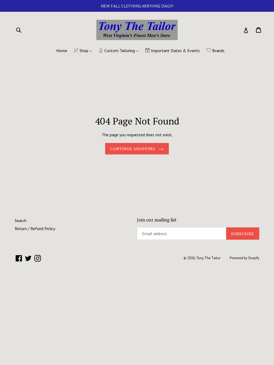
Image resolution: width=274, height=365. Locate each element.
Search (20, 220)
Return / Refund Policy (35, 228)
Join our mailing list (157, 220)
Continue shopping (132, 148)
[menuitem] (58, 51)
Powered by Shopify (244, 258)
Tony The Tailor (208, 258)
